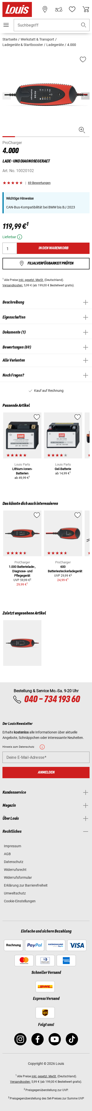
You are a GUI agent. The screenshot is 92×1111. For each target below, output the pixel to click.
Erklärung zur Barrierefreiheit (26, 885)
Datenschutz (13, 862)
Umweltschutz (15, 893)
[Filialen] (45, 9)
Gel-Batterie (63, 469)
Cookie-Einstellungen (20, 901)
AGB (7, 854)
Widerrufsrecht (15, 870)
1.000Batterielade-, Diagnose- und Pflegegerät (22, 571)
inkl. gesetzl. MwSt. (31, 280)
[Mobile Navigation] (6, 25)
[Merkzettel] (72, 9)
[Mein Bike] (58, 9)
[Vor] (85, 96)
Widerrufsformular (18, 877)
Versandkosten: (12, 285)
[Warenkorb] (86, 9)
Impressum (12, 846)
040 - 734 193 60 (52, 699)
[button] (84, 25)
